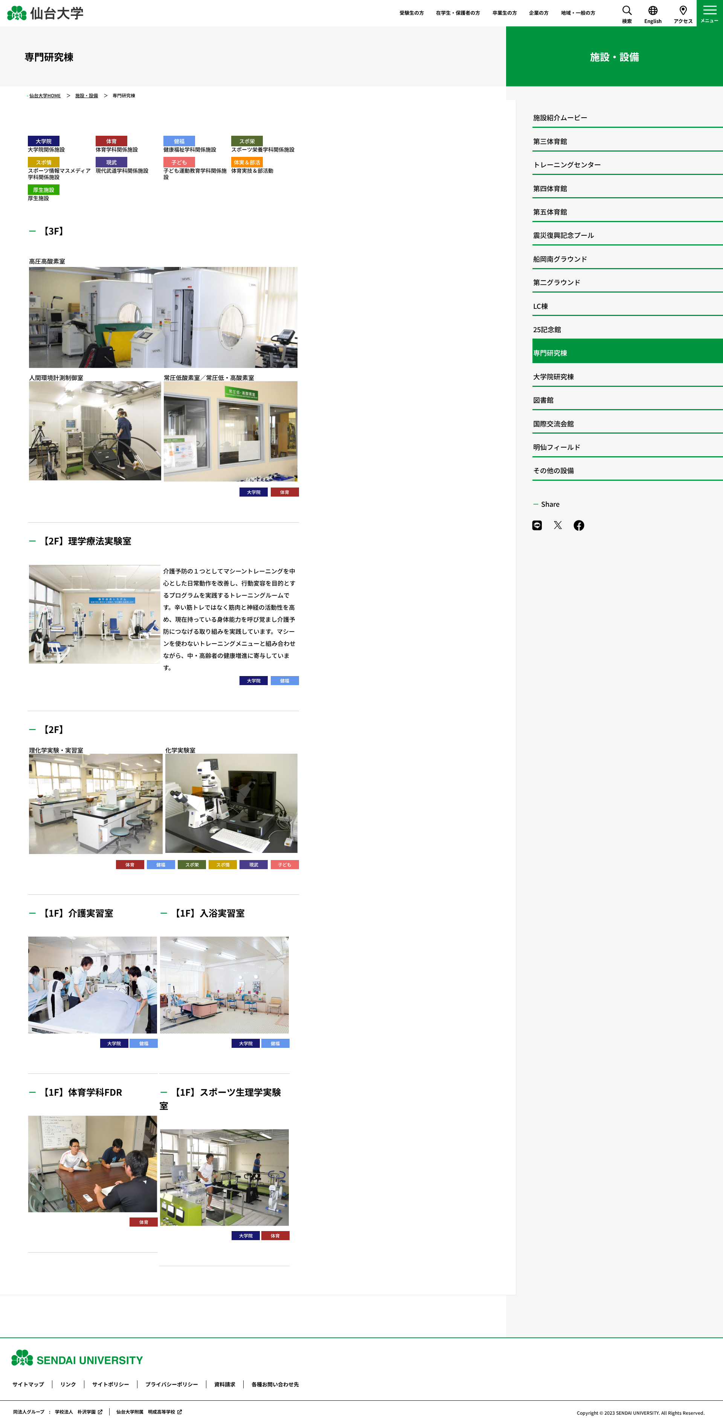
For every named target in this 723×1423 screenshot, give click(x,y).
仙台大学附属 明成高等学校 (145, 1411)
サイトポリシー (110, 1384)
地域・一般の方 (578, 12)
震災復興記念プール (563, 235)
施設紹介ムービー (560, 117)
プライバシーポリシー (171, 1384)
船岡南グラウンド (560, 259)
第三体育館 (550, 141)
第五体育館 (550, 211)
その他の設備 (553, 470)
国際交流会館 (553, 423)
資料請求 (224, 1384)
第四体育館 (550, 188)
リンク (68, 1384)
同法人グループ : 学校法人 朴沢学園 (54, 1411)
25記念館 (547, 329)
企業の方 (539, 12)
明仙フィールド (557, 447)
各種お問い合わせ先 (275, 1384)
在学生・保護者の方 (458, 12)
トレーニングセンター (567, 164)
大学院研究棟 (553, 376)
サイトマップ (28, 1384)
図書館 (543, 400)
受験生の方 (412, 12)
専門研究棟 (550, 352)
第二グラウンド (557, 282)
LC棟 (540, 306)
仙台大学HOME (45, 95)
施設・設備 (86, 95)
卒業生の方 (505, 12)
